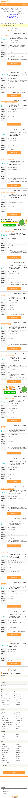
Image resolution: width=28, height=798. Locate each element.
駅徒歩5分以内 (5, 750)
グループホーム (5, 714)
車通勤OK (17, 748)
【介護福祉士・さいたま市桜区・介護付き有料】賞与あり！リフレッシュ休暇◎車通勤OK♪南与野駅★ (17, 645)
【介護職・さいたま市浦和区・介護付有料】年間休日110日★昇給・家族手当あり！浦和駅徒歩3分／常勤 (17, 327)
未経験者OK (4, 746)
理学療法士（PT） (19, 702)
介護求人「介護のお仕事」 (4, 23)
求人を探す (4, 4)
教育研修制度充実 (5, 752)
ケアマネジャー (18, 692)
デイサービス (4, 716)
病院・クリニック (19, 718)
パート (17, 736)
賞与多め (4, 744)
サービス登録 (23, 4)
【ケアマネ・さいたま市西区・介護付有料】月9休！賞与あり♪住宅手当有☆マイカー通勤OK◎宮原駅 (17, 402)
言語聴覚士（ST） (19, 704)
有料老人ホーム (5, 712)
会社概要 (4, 793)
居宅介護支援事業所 (6, 720)
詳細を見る (14, 63)
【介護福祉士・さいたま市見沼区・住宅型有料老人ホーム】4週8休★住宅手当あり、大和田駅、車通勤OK (17, 463)
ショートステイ (18, 722)
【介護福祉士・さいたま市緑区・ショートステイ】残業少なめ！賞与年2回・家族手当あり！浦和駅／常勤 (18, 105)
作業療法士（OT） (5, 704)
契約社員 (17, 734)
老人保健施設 (18, 714)
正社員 (3, 734)
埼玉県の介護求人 (13, 23)
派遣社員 (4, 736)
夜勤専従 (17, 754)
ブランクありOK (19, 746)
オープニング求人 (5, 762)
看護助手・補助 (18, 700)
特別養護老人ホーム (19, 712)
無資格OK (17, 744)
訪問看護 (4, 726)
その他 (17, 728)
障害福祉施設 (18, 726)
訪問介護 (17, 716)
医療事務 (4, 702)
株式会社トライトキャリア (14, 16)
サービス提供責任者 (6, 694)
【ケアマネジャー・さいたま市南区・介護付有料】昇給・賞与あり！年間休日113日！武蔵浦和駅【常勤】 (18, 587)
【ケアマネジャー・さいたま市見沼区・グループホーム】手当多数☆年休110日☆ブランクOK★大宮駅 (18, 299)
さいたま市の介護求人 (20, 23)
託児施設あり (4, 760)
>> (19, 30)
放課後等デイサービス (6, 728)
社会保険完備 (18, 750)
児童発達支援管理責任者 (6, 698)
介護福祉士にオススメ (6, 748)
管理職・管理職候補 (6, 696)
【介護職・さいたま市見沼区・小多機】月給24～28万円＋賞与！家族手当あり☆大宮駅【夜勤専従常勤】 (18, 430)
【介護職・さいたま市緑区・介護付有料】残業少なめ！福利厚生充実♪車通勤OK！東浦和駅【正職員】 (17, 234)
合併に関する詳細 (14, 14)
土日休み (4, 756)
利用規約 (4, 789)
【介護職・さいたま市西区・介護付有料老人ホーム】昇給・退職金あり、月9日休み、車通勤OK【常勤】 (18, 267)
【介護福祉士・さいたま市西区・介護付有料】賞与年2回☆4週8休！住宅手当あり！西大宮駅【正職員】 (17, 196)
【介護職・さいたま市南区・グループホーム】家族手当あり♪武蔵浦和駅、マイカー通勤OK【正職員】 (18, 39)
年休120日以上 (18, 756)
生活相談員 (18, 694)
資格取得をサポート (19, 752)
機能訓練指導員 (18, 696)
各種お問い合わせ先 (14, 17)
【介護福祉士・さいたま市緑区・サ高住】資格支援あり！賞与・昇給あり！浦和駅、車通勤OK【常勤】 (17, 616)
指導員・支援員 (18, 698)
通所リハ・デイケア (19, 724)
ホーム (4, 781)
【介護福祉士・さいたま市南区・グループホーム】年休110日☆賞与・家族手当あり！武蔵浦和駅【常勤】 (18, 74)
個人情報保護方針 (6, 791)
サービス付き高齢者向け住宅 (7, 722)
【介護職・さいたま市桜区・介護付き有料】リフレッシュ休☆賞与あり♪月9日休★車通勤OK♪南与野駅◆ (17, 523)
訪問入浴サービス (5, 718)
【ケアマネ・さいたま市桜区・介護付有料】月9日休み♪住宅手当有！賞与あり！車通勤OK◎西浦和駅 (17, 134)
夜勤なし (4, 754)
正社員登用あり (18, 760)
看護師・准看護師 (5, 700)
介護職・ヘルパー (5, 692)
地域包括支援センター (20, 720)
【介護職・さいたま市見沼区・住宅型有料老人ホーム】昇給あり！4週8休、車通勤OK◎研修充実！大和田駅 (17, 492)
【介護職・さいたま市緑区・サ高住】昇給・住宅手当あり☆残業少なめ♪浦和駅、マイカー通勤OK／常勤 (18, 359)
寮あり (3, 758)
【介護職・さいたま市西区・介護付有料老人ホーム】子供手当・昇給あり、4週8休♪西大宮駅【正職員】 (17, 556)
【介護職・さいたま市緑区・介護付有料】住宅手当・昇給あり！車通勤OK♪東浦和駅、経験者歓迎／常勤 (18, 163)
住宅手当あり (18, 758)
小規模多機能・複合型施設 (7, 724)
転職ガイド (14, 4)
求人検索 (4, 783)
